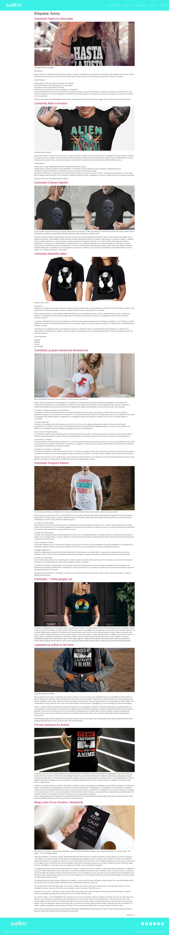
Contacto (163, 5)
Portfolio (126, 5)
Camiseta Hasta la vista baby (53, 18)
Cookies (162, 932)
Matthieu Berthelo (33, 932)
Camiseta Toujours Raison (51, 463)
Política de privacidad (151, 932)
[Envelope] (162, 923)
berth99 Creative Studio (17, 932)
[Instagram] (158, 923)
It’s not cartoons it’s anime (51, 724)
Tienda (152, 5)
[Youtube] (142, 923)
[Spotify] (146, 923)
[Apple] (150, 923)
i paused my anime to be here (53, 644)
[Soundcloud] (154, 923)
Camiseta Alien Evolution (50, 103)
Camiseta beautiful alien (50, 253)
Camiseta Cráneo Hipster (51, 182)
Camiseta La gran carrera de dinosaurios (61, 350)
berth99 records (140, 5)
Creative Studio (112, 5)
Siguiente (131, 915)
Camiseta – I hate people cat (53, 579)
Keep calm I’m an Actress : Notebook (58, 802)
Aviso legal (139, 932)
